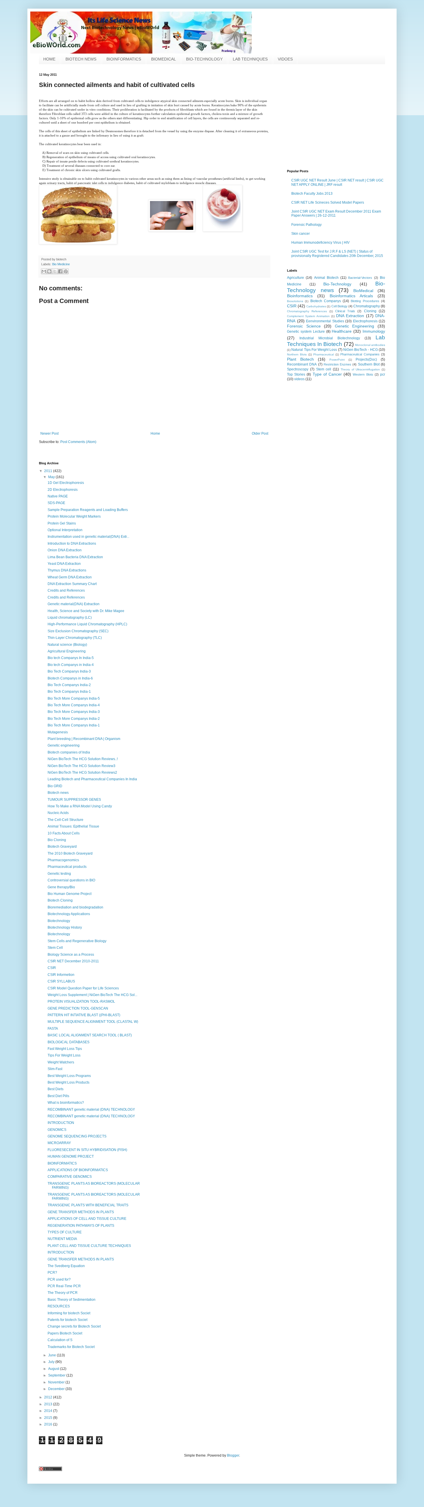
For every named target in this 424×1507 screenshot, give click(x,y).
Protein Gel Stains (62, 523)
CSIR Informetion (61, 975)
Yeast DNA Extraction (64, 564)
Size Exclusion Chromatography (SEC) (78, 631)
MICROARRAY (59, 1143)
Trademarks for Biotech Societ (71, 1347)
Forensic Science (304, 326)
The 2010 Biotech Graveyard (70, 853)
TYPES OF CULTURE (65, 1232)
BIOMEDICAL (163, 59)
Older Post (260, 433)
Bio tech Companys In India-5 (71, 658)
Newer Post (49, 433)
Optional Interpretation (65, 530)
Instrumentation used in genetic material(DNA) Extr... (88, 537)
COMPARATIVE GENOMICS (70, 1177)
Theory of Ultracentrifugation (360, 369)
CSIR (292, 306)
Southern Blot (369, 364)
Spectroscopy (297, 369)
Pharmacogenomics (63, 860)
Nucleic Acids (58, 813)
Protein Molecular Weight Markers (74, 516)
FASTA (53, 1029)
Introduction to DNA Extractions (72, 544)
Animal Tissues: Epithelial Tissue (73, 826)
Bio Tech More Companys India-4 (74, 705)
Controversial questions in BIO (71, 880)
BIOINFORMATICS (123, 59)
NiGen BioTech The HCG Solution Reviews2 (82, 772)
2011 (48, 471)
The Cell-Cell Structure (65, 820)
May (52, 477)
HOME (49, 59)
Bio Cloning (57, 840)
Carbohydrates (316, 306)
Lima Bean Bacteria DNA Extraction (75, 557)
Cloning (370, 311)
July (51, 1362)
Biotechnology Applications (69, 914)
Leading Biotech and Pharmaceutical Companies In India (92, 779)
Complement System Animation (308, 316)
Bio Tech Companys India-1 (69, 692)
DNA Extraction (350, 315)
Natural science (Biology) (67, 645)
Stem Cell (55, 948)
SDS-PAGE (56, 503)
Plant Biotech (300, 359)
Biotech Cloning (60, 900)
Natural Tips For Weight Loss (314, 350)
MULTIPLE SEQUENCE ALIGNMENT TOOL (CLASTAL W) (93, 1022)
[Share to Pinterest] (66, 271)
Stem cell (323, 369)
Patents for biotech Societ (67, 1320)
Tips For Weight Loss (64, 1055)
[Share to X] (55, 271)
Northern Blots (297, 354)
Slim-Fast (55, 1069)
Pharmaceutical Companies (359, 354)
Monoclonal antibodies (370, 345)
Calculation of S (60, 1340)
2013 (48, 1404)
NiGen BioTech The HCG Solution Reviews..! (83, 759)
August (54, 1369)
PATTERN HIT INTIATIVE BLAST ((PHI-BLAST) (84, 1015)
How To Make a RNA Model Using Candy (80, 806)
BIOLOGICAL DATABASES (68, 1042)
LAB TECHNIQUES (250, 59)
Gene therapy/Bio (61, 887)
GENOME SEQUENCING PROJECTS (77, 1136)
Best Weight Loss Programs (69, 1076)
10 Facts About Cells (64, 833)
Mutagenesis (58, 732)
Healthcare (342, 331)
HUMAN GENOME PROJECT (71, 1156)
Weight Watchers (61, 1062)
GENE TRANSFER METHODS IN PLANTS (81, 1212)
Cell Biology (339, 306)
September (57, 1375)
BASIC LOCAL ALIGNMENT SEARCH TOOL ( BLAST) (90, 1035)
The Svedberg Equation (66, 1266)
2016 (48, 1424)
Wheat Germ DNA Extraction (70, 577)
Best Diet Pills (58, 1096)
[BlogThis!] (49, 271)
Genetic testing (59, 874)
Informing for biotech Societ (69, 1313)
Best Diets (55, 1089)
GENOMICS (57, 1130)
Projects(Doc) (366, 359)
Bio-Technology (337, 284)
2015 (48, 1418)
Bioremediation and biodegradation (75, 907)
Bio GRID (55, 786)
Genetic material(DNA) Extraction (74, 604)
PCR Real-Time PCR (64, 1286)
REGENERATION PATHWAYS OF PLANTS (81, 1226)
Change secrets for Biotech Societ (74, 1326)
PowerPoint (337, 359)
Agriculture (295, 278)
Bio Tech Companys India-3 (69, 671)
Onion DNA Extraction (65, 550)
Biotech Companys (325, 301)
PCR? (52, 1273)
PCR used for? (59, 1279)
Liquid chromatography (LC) (70, 618)
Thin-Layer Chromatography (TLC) (75, 638)
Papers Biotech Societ (65, 1333)
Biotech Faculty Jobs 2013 (312, 194)
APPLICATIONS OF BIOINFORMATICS (78, 1170)
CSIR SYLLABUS (61, 981)
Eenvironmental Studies (325, 321)
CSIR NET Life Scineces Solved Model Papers (327, 202)
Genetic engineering (64, 745)
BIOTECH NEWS (80, 59)
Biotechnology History (65, 927)
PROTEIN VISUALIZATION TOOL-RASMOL (81, 1001)
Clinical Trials (345, 311)
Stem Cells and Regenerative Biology (77, 941)
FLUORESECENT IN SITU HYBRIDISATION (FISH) (87, 1150)
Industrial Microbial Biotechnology (329, 338)
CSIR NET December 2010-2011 (73, 961)
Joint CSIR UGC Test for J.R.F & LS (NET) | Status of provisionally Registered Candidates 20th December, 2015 (337, 253)
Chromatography (366, 306)
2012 (48, 1397)
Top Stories (296, 374)
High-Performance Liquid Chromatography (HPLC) (87, 624)
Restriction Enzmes (337, 364)
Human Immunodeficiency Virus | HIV (320, 243)
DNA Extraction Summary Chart (72, 584)
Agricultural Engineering (67, 651)
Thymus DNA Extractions (67, 570)
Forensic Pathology (306, 225)
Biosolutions (295, 301)
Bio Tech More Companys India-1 (74, 725)
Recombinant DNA (302, 364)
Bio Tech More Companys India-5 (74, 698)
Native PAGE (58, 496)
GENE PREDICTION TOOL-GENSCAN (78, 1008)
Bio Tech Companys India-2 (69, 685)
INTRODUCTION (61, 1123)
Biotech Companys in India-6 (70, 678)
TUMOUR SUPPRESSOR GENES (74, 800)
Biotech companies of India (69, 752)
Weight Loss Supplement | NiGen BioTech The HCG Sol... (92, 995)
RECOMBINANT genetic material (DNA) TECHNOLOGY (91, 1109)
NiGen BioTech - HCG (360, 350)
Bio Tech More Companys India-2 (74, 719)
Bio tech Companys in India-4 (71, 665)
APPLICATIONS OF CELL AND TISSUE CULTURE (87, 1219)
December (56, 1389)
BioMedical (363, 290)
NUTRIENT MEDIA (62, 1239)
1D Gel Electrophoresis (66, 483)
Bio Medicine (61, 264)
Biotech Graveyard (62, 847)
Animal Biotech (326, 278)
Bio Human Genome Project (69, 894)
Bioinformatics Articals (351, 296)
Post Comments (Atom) (78, 442)
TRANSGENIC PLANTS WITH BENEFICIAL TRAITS (88, 1205)
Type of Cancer (327, 374)
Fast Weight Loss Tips (65, 1049)
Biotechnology (59, 921)
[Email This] (44, 271)
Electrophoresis (365, 321)
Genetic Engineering (354, 326)
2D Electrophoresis (63, 490)
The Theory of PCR (63, 1293)
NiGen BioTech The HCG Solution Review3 (81, 766)
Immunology (374, 331)
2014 (48, 1411)
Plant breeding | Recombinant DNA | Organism (84, 739)
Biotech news (58, 793)
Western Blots (363, 374)
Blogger (233, 1455)
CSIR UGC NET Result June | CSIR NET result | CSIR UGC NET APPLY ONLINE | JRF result (337, 182)
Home (155, 433)
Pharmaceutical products (67, 867)
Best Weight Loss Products (68, 1082)
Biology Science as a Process (71, 955)
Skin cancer (300, 234)
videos (299, 379)
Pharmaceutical (323, 354)
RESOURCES (59, 1306)
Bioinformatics (300, 296)
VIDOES (285, 59)
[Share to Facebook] (60, 271)
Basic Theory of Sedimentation (71, 1300)
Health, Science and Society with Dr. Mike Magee (86, 611)
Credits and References (66, 590)
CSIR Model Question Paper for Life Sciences (83, 988)
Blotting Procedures (365, 301)
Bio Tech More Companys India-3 (74, 712)
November (56, 1382)
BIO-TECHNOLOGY (204, 59)
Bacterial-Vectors (360, 277)
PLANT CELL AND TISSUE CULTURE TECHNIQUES (89, 1246)
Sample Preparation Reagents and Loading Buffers (88, 510)
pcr (382, 374)
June (52, 1355)
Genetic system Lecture (306, 332)
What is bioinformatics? (66, 1103)
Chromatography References (307, 311)
